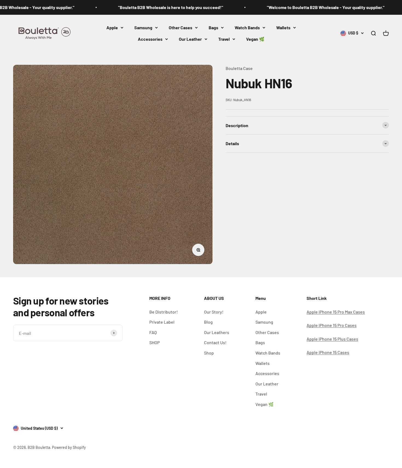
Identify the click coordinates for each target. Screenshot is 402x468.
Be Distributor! (163, 311)
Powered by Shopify (69, 447)
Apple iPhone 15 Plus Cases (332, 338)
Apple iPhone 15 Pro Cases (332, 325)
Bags (213, 27)
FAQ (153, 332)
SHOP (154, 342)
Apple (112, 27)
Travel (224, 39)
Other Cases (180, 27)
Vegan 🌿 (255, 39)
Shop (209, 352)
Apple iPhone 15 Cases (328, 352)
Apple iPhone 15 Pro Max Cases (336, 311)
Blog (208, 321)
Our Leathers (216, 332)
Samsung (143, 27)
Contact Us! (215, 342)
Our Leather (190, 39)
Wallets (283, 27)
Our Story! (213, 311)
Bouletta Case (239, 68)
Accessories (150, 39)
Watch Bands (247, 27)
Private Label (161, 321)
